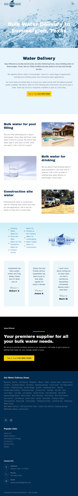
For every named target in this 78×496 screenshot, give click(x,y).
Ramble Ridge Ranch (12, 396)
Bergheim (33, 382)
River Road (49, 396)
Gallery (6, 447)
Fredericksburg (16, 388)
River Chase (25, 396)
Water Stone (8, 404)
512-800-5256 (16, 476)
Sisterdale (46, 398)
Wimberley (68, 401)
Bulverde (7, 382)
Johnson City (40, 390)
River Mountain (37, 396)
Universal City (57, 401)
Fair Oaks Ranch (66, 385)
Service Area (9, 444)
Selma (38, 398)
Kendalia (50, 390)
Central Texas (67, 382)
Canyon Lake (55, 382)
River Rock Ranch (61, 396)
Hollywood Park (27, 390)
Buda (47, 382)
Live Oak (17, 393)
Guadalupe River (49, 388)
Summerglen (30, 401)
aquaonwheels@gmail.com (20, 482)
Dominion (30, 385)
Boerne (14, 382)
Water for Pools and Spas (14, 236)
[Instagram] (11, 420)
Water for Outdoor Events (14, 250)
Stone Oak (20, 401)
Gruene (38, 388)
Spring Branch (9, 401)
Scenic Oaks (30, 398)
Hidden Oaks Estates (12, 390)
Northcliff (62, 393)
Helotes (60, 388)
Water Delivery (9, 436)
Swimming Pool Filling (12, 439)
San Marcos (23, 382)
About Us (7, 433)
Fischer (6, 388)
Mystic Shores (38, 393)
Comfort (7, 385)
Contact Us (8, 441)
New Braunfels (51, 393)
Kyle (64, 390)
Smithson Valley (58, 398)
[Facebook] (6, 420)
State (35, 492)
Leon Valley (8, 393)
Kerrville (58, 390)
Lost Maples (27, 393)
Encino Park (54, 385)
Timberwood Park (43, 401)
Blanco (40, 382)
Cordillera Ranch (18, 385)
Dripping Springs (41, 385)
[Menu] (73, 3)
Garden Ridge (29, 388)
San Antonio (8, 398)
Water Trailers (31, 242)
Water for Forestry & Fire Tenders (31, 231)
